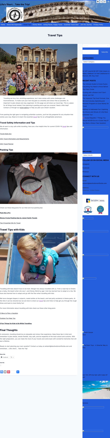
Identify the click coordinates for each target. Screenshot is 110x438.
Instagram (85, 164)
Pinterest (85, 172)
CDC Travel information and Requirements (14, 139)
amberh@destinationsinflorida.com (94, 183)
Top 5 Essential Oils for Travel (10, 223)
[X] (101, 1)
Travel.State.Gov (6, 134)
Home (3, 24)
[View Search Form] (108, 1)
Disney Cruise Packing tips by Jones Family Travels (18, 218)
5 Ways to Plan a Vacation (9, 313)
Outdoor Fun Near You (7, 318)
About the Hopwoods (14, 24)
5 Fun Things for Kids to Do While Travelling (16, 323)
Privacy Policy (98, 24)
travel (35, 117)
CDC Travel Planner (6, 144)
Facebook (85, 168)
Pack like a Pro (5, 213)
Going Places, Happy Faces (52, 24)
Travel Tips (27, 24)
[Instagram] (104, 1)
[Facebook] (97, 1)
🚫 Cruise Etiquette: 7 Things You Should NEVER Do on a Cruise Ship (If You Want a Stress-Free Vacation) (95, 120)
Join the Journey (86, 24)
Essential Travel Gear (71, 24)
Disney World (37, 24)
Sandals (85, 403)
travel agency (24, 108)
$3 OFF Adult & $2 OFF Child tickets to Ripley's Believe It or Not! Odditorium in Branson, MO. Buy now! (95, 73)
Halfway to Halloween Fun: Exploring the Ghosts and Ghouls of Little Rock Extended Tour (95, 112)
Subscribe (104, 52)
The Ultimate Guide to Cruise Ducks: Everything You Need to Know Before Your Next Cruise (95, 86)
